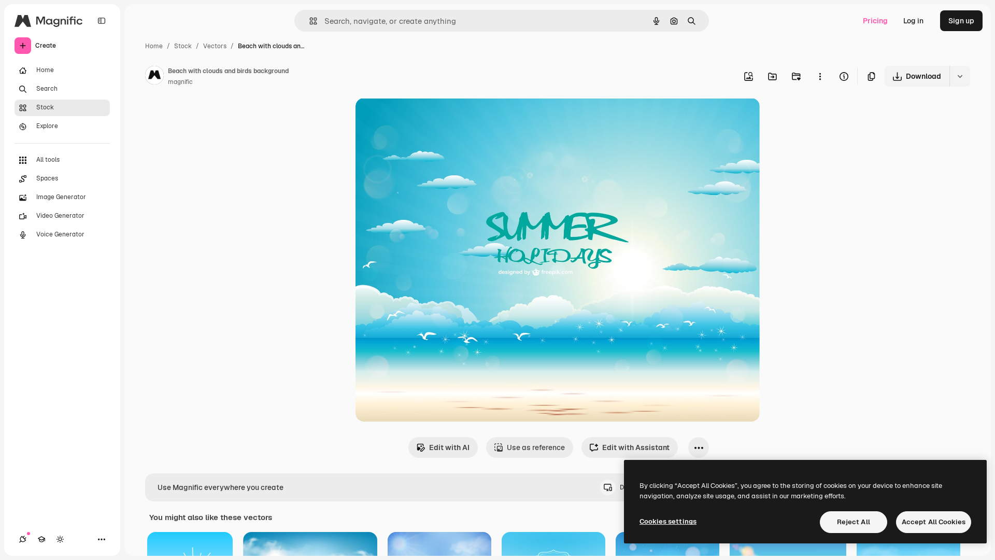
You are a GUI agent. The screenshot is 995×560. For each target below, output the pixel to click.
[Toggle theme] (60, 539)
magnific (180, 82)
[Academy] (41, 539)
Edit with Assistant (636, 447)
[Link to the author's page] (154, 77)
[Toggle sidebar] (101, 20)
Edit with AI (449, 447)
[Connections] (23, 539)
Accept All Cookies (933, 521)
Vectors (214, 46)
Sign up (961, 20)
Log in (913, 20)
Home (154, 46)
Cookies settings (667, 521)
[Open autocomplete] (309, 21)
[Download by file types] (959, 76)
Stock (183, 46)
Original (421, 118)
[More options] (819, 76)
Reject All (853, 521)
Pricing (875, 20)
